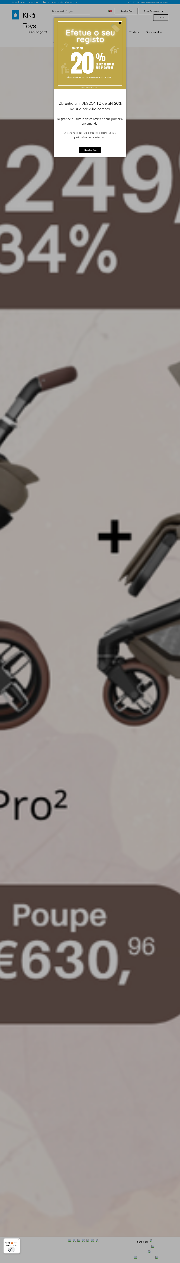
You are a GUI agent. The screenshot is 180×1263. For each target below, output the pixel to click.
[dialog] (90, 87)
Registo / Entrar (91, 149)
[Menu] (18, 1240)
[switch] (11, 1250)
